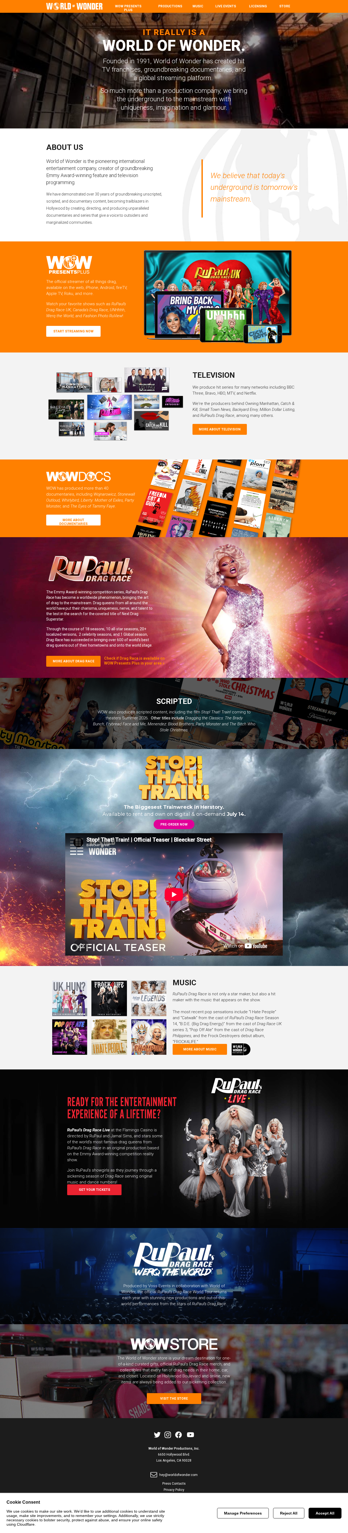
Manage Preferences (243, 1513)
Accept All (325, 1513)
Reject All (288, 1513)
